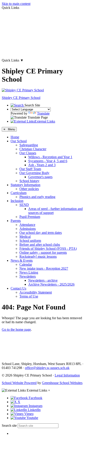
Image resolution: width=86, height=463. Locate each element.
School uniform (30, 240)
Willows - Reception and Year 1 (50, 157)
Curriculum (18, 193)
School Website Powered (19, 383)
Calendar (25, 264)
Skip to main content (16, 4)
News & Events (22, 260)
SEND (24, 205)
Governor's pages (40, 177)
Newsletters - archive (43, 280)
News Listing (28, 272)
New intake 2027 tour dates (21, 53)
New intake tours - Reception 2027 (43, 268)
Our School (19, 141)
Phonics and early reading (37, 197)
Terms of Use (28, 296)
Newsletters (27, 276)
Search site (9, 425)
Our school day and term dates (40, 232)
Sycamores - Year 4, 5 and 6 (47, 161)
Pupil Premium (29, 217)
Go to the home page (16, 329)
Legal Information (67, 375)
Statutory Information (25, 185)
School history (29, 181)
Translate (43, 113)
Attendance (27, 225)
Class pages (10, 23)
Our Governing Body (34, 173)
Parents (16, 221)
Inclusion (17, 201)
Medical (25, 236)
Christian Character (32, 149)
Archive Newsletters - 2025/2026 (51, 284)
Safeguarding (28, 145)
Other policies (29, 189)
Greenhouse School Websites (62, 383)
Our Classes (27, 153)
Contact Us (18, 288)
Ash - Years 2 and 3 (42, 165)
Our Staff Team (30, 169)
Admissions (27, 229)
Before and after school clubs (39, 244)
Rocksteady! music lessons (38, 256)
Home (15, 137)
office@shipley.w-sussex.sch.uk (47, 368)
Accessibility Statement (35, 292)
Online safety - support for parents (43, 252)
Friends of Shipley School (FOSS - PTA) (48, 248)
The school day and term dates (23, 38)
